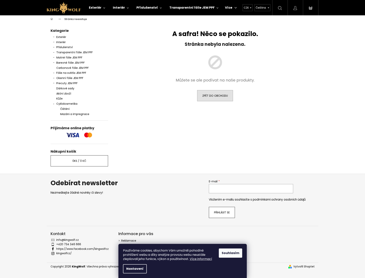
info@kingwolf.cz (67, 240)
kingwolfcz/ (64, 253)
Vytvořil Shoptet (304, 266)
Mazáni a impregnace (74, 114)
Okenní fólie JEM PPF (69, 78)
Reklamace (128, 241)
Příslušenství (64, 47)
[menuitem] (97, 7)
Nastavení (135, 268)
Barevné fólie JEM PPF (70, 63)
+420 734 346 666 (68, 244)
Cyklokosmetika (66, 104)
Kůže (59, 98)
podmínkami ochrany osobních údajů (279, 199)
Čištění (65, 109)
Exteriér (61, 37)
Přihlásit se (222, 212)
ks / (79, 161)
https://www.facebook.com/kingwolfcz (82, 249)
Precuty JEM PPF (67, 83)
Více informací (201, 259)
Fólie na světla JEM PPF (71, 73)
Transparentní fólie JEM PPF (74, 52)
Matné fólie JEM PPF (69, 57)
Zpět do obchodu (215, 96)
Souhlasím (230, 253)
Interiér (61, 42)
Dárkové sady (65, 88)
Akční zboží (63, 93)
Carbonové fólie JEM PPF (72, 68)
